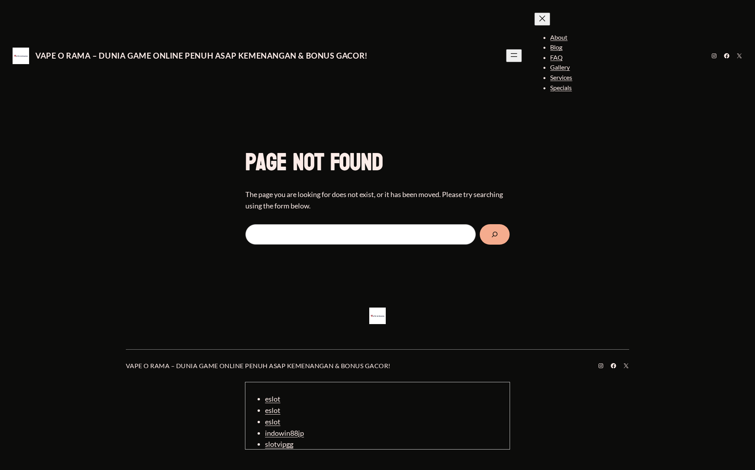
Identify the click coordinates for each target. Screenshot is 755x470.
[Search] (495, 234)
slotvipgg (279, 444)
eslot (272, 398)
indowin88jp (284, 433)
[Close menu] (542, 19)
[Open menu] (514, 55)
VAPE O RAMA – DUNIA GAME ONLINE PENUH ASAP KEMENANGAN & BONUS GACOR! (201, 55)
